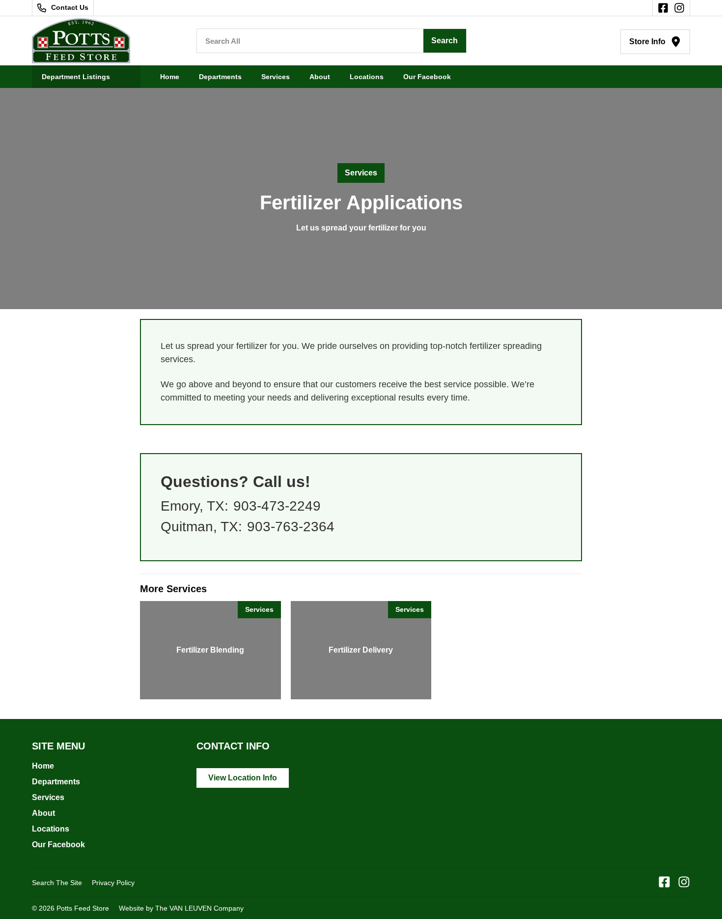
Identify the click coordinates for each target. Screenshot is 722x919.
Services (275, 77)
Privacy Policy (113, 883)
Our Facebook (427, 77)
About (319, 77)
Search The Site (57, 883)
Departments (220, 77)
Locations (367, 77)
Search (444, 40)
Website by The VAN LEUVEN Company (181, 908)
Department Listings (76, 77)
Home (169, 77)
